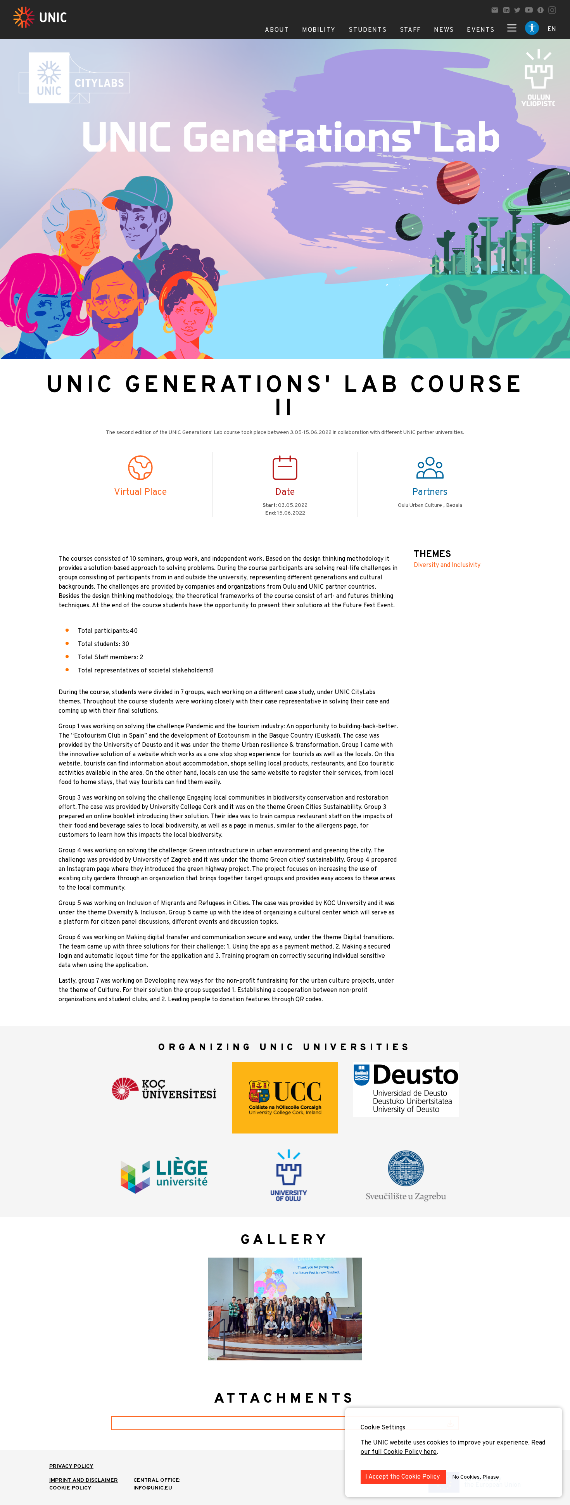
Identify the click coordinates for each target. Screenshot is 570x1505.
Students (368, 30)
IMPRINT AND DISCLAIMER (83, 1480)
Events (481, 30)
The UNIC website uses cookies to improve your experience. (446, 1443)
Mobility (319, 30)
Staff (410, 30)
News (444, 30)
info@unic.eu (152, 1488)
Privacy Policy (71, 1466)
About (277, 30)
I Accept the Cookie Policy (403, 1477)
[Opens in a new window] (506, 10)
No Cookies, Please (475, 1477)
